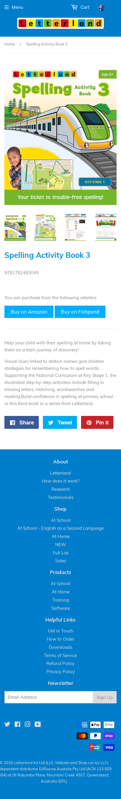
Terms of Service (60, 655)
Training (60, 600)
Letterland (60, 473)
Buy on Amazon (29, 312)
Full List (60, 553)
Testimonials (60, 497)
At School (60, 520)
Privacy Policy (60, 671)
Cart (84, 7)
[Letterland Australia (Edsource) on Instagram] (28, 725)
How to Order (60, 639)
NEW (60, 544)
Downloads (60, 647)
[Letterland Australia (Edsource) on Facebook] (17, 725)
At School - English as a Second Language (60, 528)
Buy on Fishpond (80, 312)
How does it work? (61, 481)
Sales (60, 560)
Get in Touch (60, 631)
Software (60, 608)
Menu (17, 7)
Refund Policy (60, 663)
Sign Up (105, 697)
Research (60, 489)
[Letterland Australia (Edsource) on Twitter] (7, 725)
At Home (61, 536)
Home (9, 44)
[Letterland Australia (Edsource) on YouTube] (38, 725)
